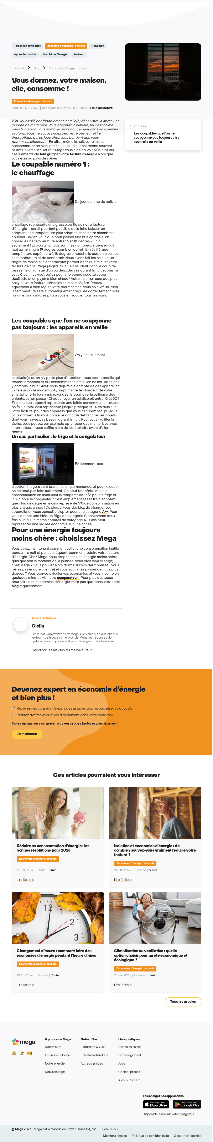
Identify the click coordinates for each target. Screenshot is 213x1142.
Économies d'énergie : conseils (66, 46)
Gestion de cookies (187, 1136)
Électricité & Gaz (92, 1047)
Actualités (98, 46)
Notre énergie (55, 1063)
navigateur (187, 1114)
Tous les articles (183, 1002)
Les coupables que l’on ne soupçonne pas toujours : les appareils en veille (156, 138)
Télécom (79, 55)
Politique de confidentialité (150, 1136)
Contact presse (129, 1072)
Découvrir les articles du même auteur (62, 650)
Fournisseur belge (57, 1055)
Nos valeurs (53, 1047)
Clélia (82, 108)
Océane (140, 870)
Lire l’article (25, 880)
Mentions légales (115, 1136)
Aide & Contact (129, 1080)
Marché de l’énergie (55, 55)
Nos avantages (55, 1072)
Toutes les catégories (27, 46)
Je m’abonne (27, 734)
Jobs (121, 1063)
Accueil (19, 68)
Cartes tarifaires (129, 1047)
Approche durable (25, 55)
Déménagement (129, 1055)
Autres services (92, 1063)
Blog (36, 68)
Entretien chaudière (94, 1055)
